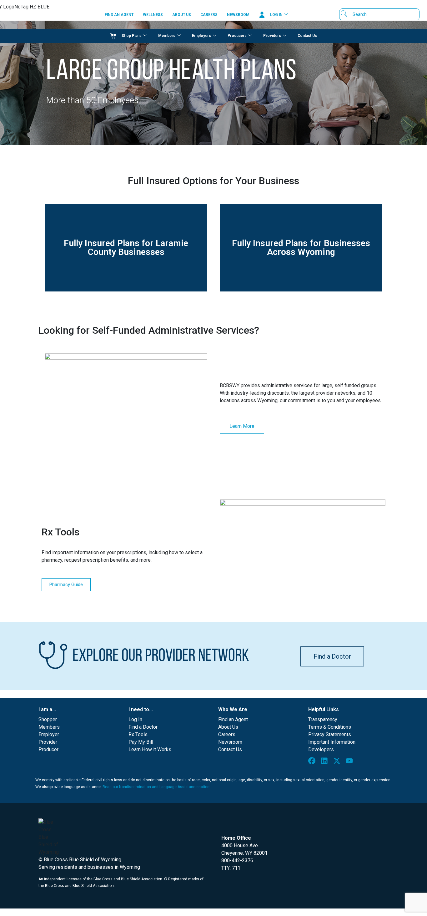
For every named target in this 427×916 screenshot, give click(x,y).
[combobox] (381, 14)
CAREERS (209, 15)
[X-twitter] (338, 762)
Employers (201, 35)
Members (166, 35)
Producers (237, 35)
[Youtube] (351, 762)
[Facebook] (313, 762)
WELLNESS (153, 15)
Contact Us (307, 35)
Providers (272, 35)
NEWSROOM (238, 15)
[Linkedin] (326, 762)
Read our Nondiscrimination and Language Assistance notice (156, 787)
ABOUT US (181, 15)
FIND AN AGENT (119, 15)
